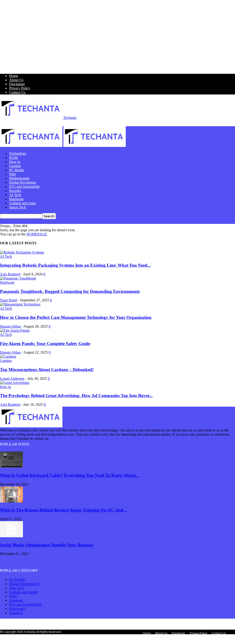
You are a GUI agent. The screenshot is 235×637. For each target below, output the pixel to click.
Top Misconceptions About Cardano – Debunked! (47, 369)
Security (15, 191)
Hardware (16, 199)
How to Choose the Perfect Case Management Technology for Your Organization (75, 317)
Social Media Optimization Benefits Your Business (46, 545)
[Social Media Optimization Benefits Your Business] (11, 536)
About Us (16, 80)
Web (12, 174)
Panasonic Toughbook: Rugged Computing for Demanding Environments (70, 291)
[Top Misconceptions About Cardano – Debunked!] (8, 356)
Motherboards (19, 178)
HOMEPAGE (36, 234)
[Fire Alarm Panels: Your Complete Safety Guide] (15, 330)
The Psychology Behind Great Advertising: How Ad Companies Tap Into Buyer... (76, 395)
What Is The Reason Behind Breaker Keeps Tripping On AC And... (63, 510)
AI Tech (15, 195)
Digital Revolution (22, 182)
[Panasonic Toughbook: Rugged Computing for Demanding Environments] (18, 278)
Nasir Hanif (8, 300)
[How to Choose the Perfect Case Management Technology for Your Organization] (20, 304)
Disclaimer (17, 84)
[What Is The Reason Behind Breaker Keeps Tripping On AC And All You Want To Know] (11, 501)
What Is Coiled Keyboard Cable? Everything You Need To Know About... (69, 475)
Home (13, 76)
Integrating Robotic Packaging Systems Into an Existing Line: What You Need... (75, 265)
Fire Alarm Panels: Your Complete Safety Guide (45, 343)
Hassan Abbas (10, 326)
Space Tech (17, 207)
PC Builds (16, 170)
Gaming (15, 166)
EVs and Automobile (24, 187)
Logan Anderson (12, 378)
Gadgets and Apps (22, 203)
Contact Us (17, 92)
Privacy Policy (19, 88)
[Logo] (31, 146)
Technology (17, 153)
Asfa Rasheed (10, 274)
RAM (13, 158)
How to (14, 162)
